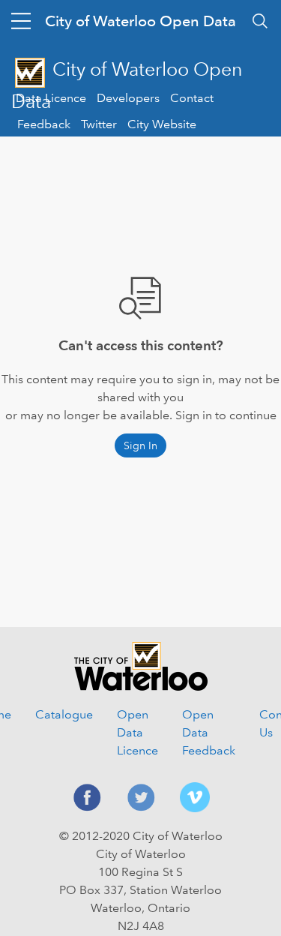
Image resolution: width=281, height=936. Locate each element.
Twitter (99, 124)
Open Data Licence (137, 732)
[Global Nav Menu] (20, 21)
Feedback (43, 124)
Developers (128, 98)
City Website (161, 124)
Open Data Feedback (208, 732)
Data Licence (51, 98)
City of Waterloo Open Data (140, 21)
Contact (192, 98)
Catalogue (64, 714)
